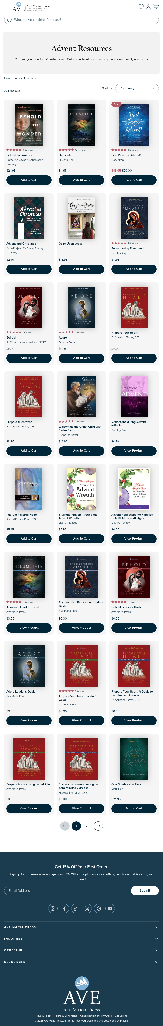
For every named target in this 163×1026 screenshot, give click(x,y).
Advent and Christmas (21, 244)
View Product (133, 451)
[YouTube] (110, 908)
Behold (11, 338)
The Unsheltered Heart (21, 515)
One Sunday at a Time (126, 784)
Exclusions (121, 1016)
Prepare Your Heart (124, 333)
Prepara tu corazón (19, 422)
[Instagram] (53, 908)
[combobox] (81, 19)
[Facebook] (64, 908)
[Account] (148, 7)
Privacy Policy (43, 1016)
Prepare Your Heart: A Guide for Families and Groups (132, 693)
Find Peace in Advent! (126, 155)
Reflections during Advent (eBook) (128, 424)
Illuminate (65, 155)
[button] (6, 7)
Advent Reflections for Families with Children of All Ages (132, 516)
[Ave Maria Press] (37, 7)
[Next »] (98, 826)
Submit (145, 891)
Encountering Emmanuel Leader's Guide (81, 604)
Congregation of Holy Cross (96, 1016)
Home (7, 78)
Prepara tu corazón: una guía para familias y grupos (78, 786)
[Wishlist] (141, 7)
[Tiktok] (75, 908)
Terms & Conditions (66, 1016)
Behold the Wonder (19, 155)
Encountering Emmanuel (127, 249)
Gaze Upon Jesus (71, 244)
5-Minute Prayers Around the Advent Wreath (78, 516)
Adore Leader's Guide (20, 692)
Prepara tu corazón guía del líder (28, 784)
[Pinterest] (98, 908)
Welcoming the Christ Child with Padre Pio (80, 428)
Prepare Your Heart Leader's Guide (78, 698)
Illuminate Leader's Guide (23, 607)
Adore (63, 338)
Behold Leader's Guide (126, 607)
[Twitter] (87, 908)
